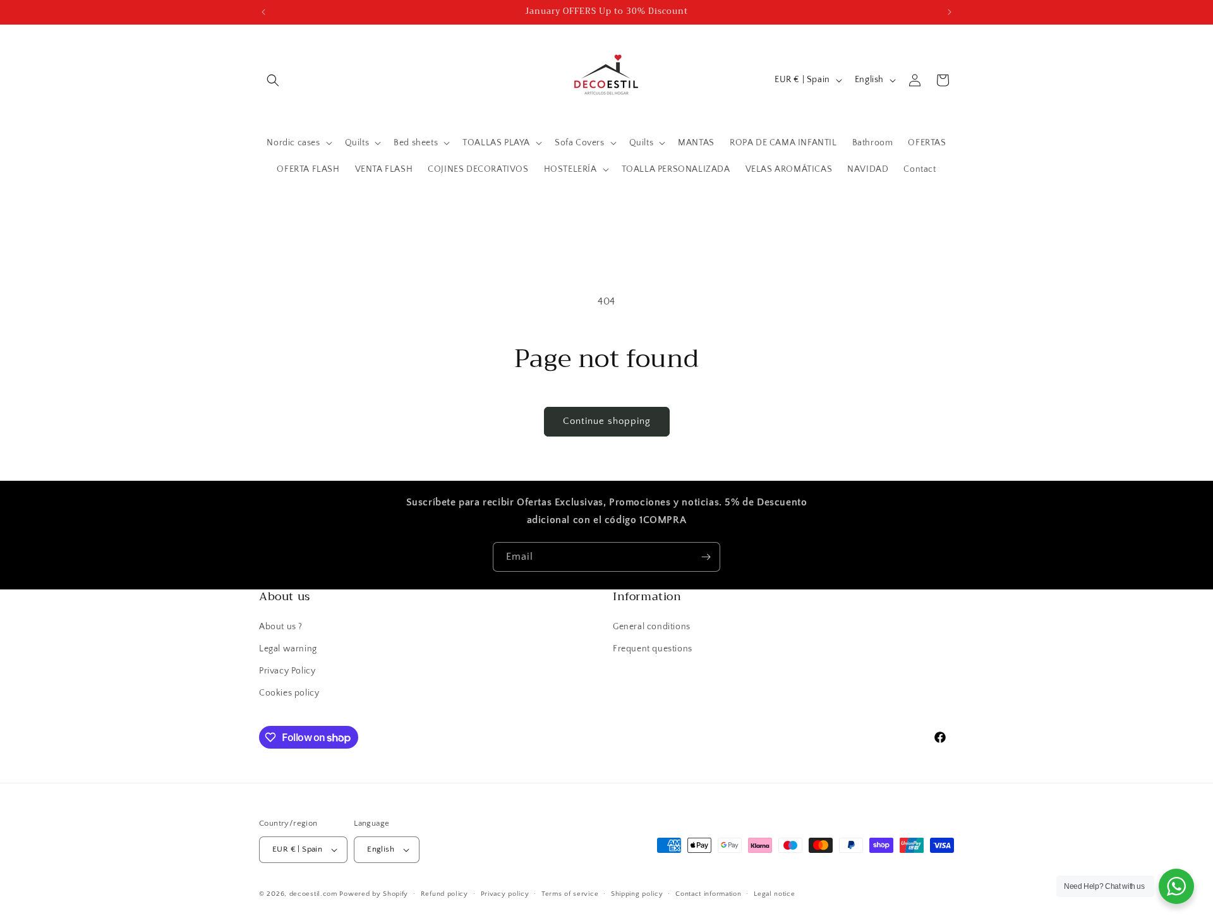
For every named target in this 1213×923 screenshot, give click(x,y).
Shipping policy (637, 894)
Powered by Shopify (373, 894)
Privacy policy (505, 894)
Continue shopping (607, 421)
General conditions (652, 627)
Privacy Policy (287, 671)
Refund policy (444, 894)
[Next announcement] (949, 12)
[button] (273, 80)
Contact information (708, 894)
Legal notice (774, 894)
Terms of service (569, 894)
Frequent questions (652, 649)
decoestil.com (313, 894)
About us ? (281, 627)
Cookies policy (289, 693)
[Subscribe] (706, 557)
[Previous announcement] (263, 12)
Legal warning (288, 649)
